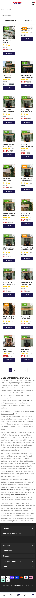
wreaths (27, 480)
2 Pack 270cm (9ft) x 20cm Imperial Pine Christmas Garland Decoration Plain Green (8, 180)
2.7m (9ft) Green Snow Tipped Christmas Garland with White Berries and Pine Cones (9, 145)
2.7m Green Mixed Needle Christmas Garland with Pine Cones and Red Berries (8, 249)
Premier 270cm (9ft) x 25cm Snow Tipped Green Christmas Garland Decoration (9, 111)
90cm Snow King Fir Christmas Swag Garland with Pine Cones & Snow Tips (27, 318)
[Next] (25, 370)
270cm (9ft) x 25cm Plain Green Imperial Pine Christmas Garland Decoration (8, 283)
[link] (13, 28)
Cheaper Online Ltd (18, 585)
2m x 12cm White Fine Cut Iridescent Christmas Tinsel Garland (8, 42)
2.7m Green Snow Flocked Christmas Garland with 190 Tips (27, 283)
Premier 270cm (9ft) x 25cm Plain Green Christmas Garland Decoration (26, 76)
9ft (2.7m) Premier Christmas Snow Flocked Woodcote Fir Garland (27, 180)
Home (2, 10)
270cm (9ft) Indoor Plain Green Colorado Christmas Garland (27, 145)
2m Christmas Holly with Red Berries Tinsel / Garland (26, 29)
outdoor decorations (8, 490)
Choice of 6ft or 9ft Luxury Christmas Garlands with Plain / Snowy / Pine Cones (8, 76)
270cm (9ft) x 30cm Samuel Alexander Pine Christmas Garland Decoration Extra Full (26, 214)
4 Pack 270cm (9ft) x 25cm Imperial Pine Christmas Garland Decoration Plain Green (8, 350)
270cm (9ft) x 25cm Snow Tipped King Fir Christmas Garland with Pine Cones (27, 111)
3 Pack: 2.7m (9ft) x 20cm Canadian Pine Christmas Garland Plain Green (8, 318)
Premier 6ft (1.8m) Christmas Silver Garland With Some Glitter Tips (27, 249)
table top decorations (18, 495)
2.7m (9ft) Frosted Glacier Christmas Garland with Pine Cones (9, 214)
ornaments (4, 497)
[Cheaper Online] (17, 3)
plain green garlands (25, 400)
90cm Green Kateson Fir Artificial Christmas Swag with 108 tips (26, 350)
